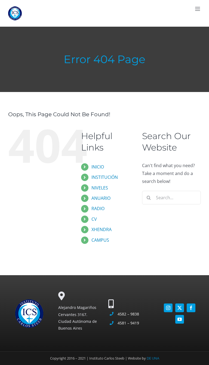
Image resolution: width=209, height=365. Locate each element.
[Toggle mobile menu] (198, 9)
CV (94, 219)
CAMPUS (100, 240)
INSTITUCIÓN (104, 177)
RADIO (97, 208)
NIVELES (99, 188)
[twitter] (179, 307)
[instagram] (168, 307)
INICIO (97, 167)
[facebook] (191, 307)
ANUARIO (100, 198)
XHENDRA (101, 229)
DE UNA (153, 358)
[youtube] (179, 319)
